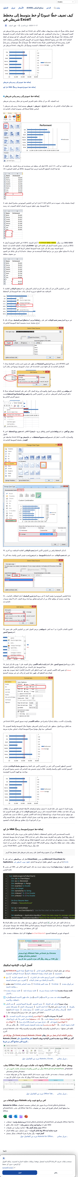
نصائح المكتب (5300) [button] (35, 8)
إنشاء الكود (29, 971)
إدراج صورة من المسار (37, 1022)
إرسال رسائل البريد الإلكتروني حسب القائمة (50, 1010)
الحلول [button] (5, 8)
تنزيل (13, 8)
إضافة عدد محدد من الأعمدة (51, 997)
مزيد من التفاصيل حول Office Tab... (40, 1094)
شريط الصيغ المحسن (23, 1004)
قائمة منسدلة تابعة (29, 991)
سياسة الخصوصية (7, 1167)
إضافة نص (28, 1016)
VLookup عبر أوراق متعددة (62, 984)
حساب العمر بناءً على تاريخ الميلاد (18, 1019)
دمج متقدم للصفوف (36, 1025)
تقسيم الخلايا (24, 1025)
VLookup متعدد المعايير (22, 984)
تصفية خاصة (15, 1010)
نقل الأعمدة (37, 997)
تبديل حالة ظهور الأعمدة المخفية (22, 997)
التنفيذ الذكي (40, 971)
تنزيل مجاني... (62, 1059)
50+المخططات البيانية (64, 1019)
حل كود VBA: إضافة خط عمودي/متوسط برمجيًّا (19, 87)
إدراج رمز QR (24, 1022)
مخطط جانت (49, 1019)
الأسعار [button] (21, 8)
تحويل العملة (65, 1025)
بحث (58, 8)
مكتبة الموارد (61, 1007)
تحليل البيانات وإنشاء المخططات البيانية (38, 974)
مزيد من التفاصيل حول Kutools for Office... (37, 1136)
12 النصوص (38, 1016)
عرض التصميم (38, 1004)
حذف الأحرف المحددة (17, 1016)
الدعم (49, 8)
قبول (19, 1173)
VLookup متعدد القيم (40, 984)
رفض (55, 1173)
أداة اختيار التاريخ (42, 1007)
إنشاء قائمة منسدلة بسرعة (48, 991)
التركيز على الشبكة (52, 1004)
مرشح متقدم (27, 1010)
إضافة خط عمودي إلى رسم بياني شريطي (17, 82)
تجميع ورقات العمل (26, 1007)
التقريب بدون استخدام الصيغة (16, 980)
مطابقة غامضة (11, 987)
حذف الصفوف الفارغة (19, 977)
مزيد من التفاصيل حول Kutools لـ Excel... (38, 1059)
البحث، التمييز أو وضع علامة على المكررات (44, 977)
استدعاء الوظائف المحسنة (15, 974)
